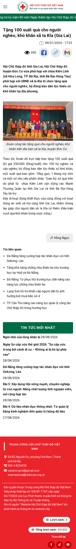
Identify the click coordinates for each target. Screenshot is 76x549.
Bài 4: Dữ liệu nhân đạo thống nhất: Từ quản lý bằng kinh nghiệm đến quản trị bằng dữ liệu (36, 409)
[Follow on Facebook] (51, 544)
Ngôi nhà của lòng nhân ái (21, 337)
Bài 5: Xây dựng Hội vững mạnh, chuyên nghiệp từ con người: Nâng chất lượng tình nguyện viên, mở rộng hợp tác (37, 389)
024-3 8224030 (17, 465)
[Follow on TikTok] (59, 544)
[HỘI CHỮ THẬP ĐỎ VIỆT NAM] (40, 7)
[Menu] (5, 6)
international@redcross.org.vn (26, 474)
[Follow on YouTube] (68, 544)
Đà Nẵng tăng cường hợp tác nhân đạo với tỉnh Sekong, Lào (36, 369)
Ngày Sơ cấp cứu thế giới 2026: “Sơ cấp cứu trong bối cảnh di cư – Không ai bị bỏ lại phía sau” (34, 349)
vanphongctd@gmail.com (23, 470)
